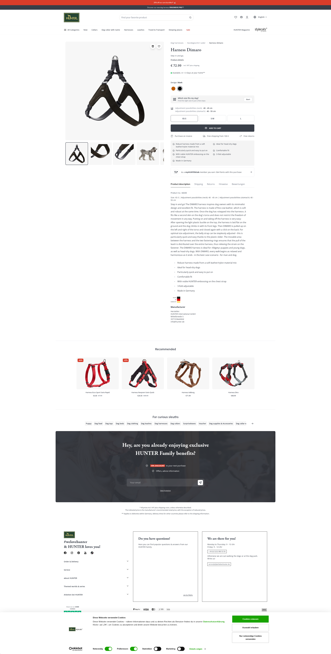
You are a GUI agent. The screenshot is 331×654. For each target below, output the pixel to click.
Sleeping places (175, 30)
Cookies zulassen (250, 619)
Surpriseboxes (189, 423)
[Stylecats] (261, 30)
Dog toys (109, 423)
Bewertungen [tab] (238, 184)
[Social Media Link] (92, 553)
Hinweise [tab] (223, 184)
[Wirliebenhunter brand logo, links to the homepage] (71, 17)
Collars (94, 30)
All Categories (73, 30)
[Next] (252, 424)
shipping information (201, 513)
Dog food (98, 423)
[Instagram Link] (72, 553)
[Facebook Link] (65, 553)
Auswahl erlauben (250, 627)
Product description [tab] (180, 184)
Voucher (202, 423)
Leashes (140, 30)
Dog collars (175, 423)
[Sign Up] (200, 482)
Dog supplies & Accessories (221, 423)
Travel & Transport (156, 30)
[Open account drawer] (247, 17)
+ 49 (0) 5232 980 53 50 (217, 551)
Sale (188, 30)
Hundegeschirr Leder (196, 43)
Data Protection (165, 491)
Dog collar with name (111, 30)
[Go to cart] (241, 17)
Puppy (88, 423)
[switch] (133, 649)
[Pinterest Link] (78, 553)
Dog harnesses (177, 43)
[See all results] (190, 17)
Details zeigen (195, 649)
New (85, 30)
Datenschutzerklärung (214, 621)
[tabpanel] (212, 257)
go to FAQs (188, 595)
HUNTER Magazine (242, 30)
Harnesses (128, 30)
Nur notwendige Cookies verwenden (250, 637)
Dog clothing (132, 423)
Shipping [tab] (198, 184)
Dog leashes (146, 423)
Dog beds (120, 423)
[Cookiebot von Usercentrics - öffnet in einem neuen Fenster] (75, 649)
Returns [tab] (211, 184)
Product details (177, 59)
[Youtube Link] (85, 553)
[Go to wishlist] (235, 17)
